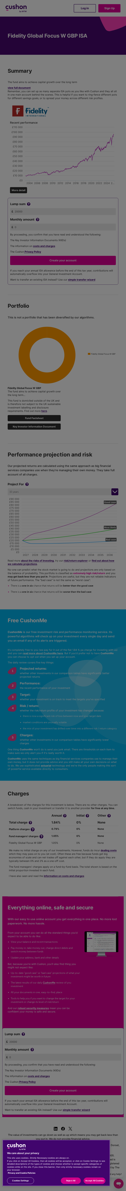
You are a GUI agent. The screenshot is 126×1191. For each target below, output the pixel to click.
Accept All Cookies (94, 1180)
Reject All (70, 1180)
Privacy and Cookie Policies (21, 1173)
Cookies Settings (20, 1180)
